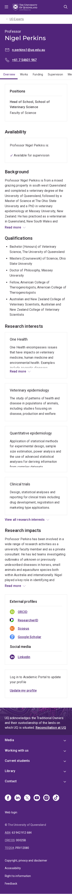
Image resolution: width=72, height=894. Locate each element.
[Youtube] (37, 798)
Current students (17, 761)
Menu (6, 7)
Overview (9, 74)
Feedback (11, 883)
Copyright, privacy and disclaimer (26, 860)
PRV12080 (22, 847)
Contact (11, 781)
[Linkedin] (17, 798)
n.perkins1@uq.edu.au (28, 50)
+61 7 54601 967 (24, 60)
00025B (21, 840)
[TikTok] (56, 798)
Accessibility (13, 868)
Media (9, 740)
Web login (11, 812)
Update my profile (23, 690)
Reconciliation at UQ (51, 728)
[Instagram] (46, 798)
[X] (27, 798)
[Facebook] (8, 798)
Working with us (17, 750)
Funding (38, 74)
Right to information (18, 876)
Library (10, 771)
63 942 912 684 (22, 832)
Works (24, 74)
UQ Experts (17, 19)
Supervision (55, 74)
